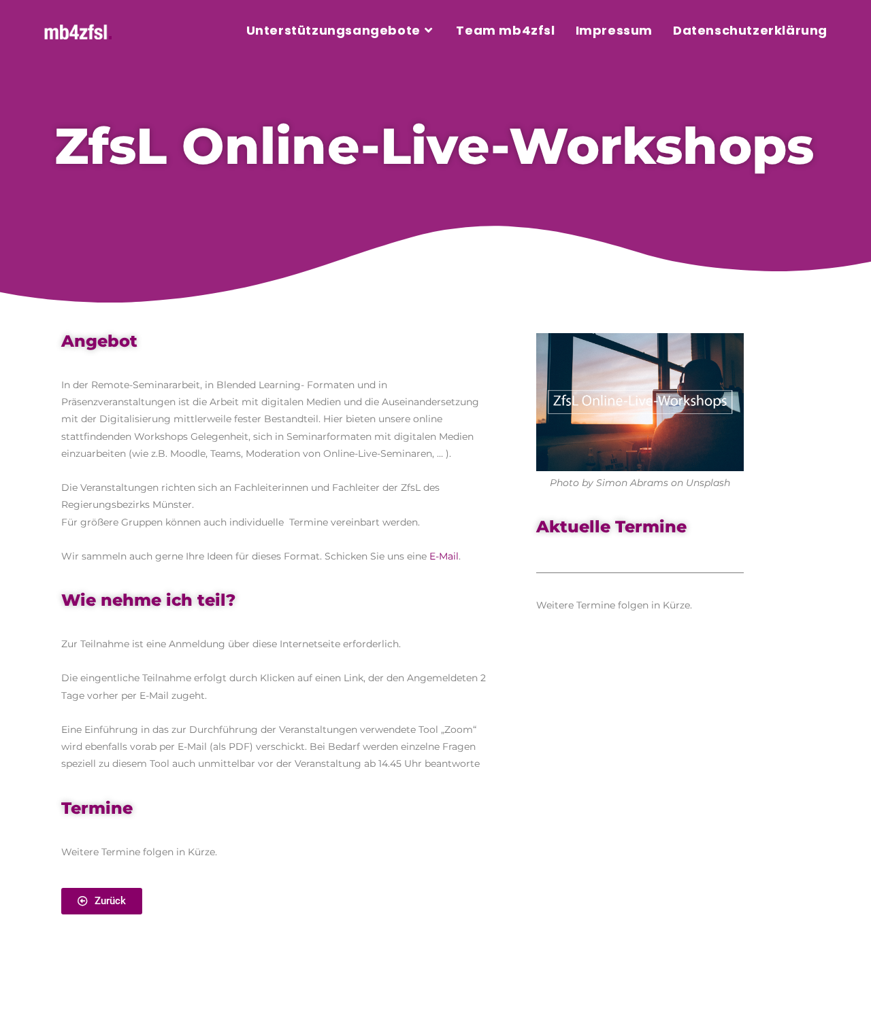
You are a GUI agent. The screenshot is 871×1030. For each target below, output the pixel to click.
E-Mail (444, 556)
